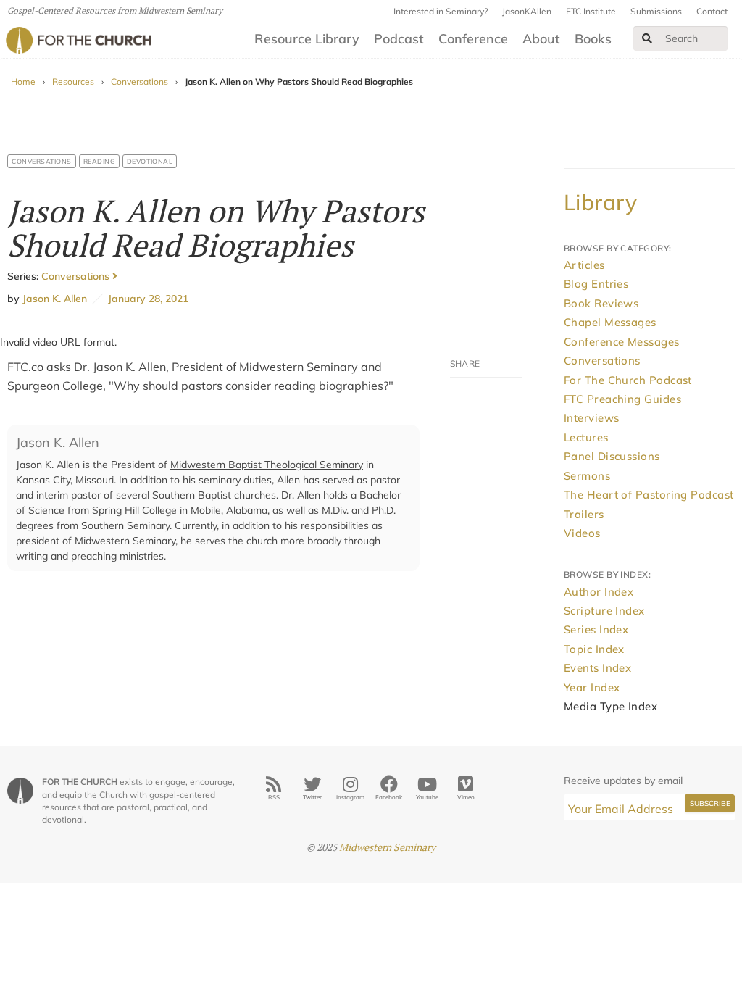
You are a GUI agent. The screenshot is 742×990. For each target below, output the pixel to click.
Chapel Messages (610, 322)
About (541, 38)
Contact (712, 11)
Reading (99, 161)
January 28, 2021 (145, 298)
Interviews (592, 418)
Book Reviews (601, 303)
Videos (582, 533)
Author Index (598, 592)
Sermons (587, 476)
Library (600, 202)
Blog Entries (596, 284)
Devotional (149, 161)
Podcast (399, 38)
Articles (584, 265)
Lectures (586, 437)
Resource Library (306, 38)
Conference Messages (622, 342)
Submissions (656, 11)
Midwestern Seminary (387, 847)
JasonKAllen (526, 11)
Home (23, 81)
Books (593, 38)
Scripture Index (604, 610)
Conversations (139, 81)
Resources (73, 81)
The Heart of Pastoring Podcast (649, 495)
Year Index (592, 687)
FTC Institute (591, 11)
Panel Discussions (612, 456)
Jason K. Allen (54, 298)
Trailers (584, 514)
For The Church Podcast (628, 380)
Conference (473, 38)
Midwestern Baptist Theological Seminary (266, 464)
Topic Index (594, 649)
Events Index (597, 668)
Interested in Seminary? (440, 11)
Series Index (596, 629)
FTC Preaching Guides (622, 399)
